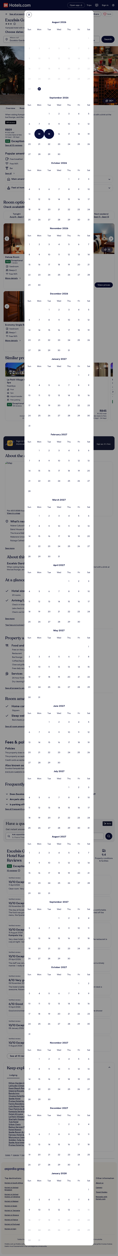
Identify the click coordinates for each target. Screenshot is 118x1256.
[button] (89, 38)
